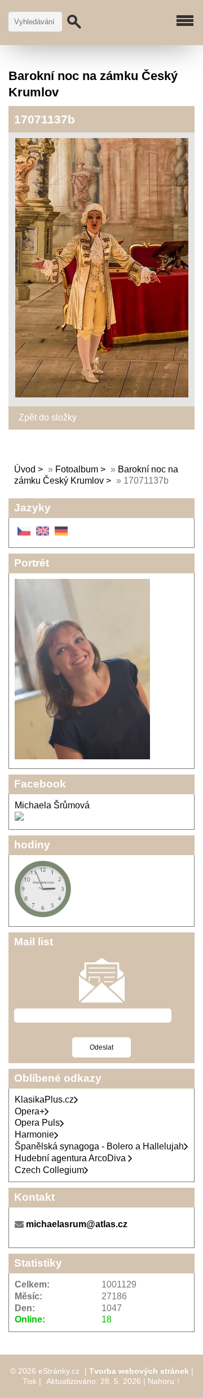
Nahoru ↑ (164, 1381)
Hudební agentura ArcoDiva (71, 1158)
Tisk (30, 1381)
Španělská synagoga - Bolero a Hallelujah (99, 1146)
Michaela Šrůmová (52, 805)
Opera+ (30, 1111)
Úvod (25, 469)
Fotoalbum (76, 469)
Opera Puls (37, 1122)
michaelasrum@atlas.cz (76, 1224)
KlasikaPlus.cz (44, 1099)
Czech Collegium (49, 1170)
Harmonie (34, 1134)
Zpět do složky (48, 417)
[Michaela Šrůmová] (19, 817)
